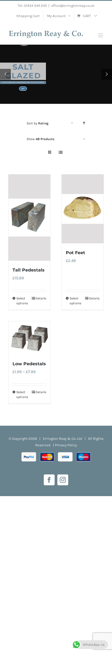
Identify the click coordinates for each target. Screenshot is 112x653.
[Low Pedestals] (29, 337)
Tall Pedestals (29, 270)
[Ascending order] (84, 123)
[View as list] (60, 152)
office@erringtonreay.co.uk (72, 6)
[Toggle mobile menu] (101, 35)
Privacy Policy (66, 445)
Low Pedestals (29, 363)
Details (41, 298)
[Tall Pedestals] (29, 217)
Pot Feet (75, 252)
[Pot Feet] (83, 208)
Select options (22, 300)
